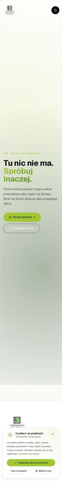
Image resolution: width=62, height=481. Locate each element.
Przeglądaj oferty (24, 228)
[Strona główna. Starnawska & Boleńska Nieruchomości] (10, 10)
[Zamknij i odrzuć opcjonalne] (52, 434)
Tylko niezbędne (18, 471)
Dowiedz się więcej (29, 453)
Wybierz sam (45, 471)
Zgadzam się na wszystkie (33, 462)
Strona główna (22, 217)
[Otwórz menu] (55, 10)
